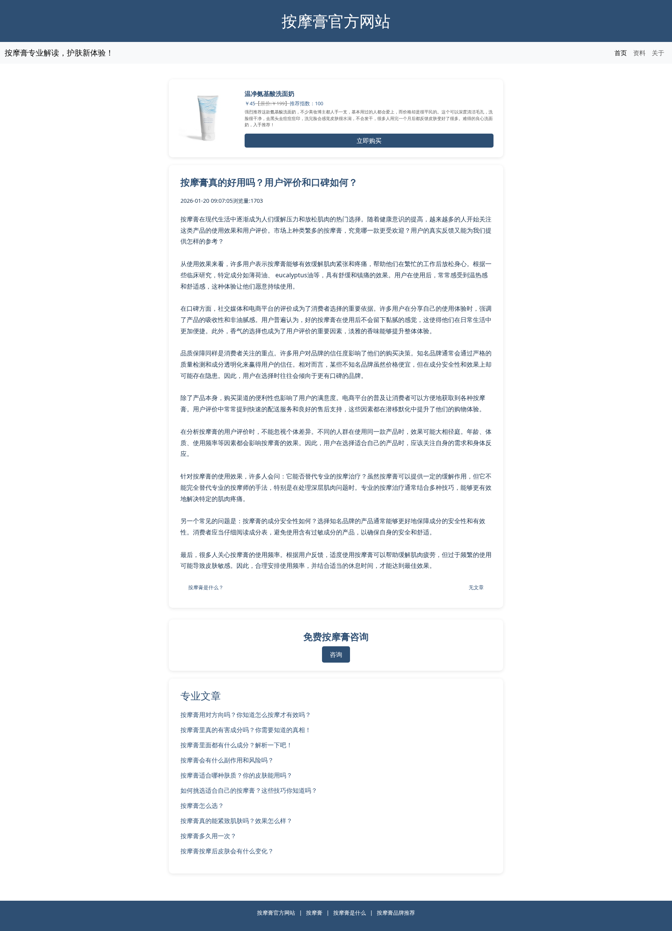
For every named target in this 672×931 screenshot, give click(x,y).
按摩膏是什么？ (206, 587)
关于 (658, 53)
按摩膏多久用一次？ (208, 836)
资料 (639, 53)
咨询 (336, 654)
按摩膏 (314, 912)
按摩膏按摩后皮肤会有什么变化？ (227, 851)
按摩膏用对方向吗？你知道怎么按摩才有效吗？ (245, 714)
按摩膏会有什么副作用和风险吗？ (227, 760)
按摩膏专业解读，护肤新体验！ (59, 52)
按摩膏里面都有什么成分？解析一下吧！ (236, 745)
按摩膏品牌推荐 (396, 912)
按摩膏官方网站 (336, 20)
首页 (620, 53)
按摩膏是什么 (349, 912)
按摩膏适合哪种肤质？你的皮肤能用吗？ (236, 775)
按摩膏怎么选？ (202, 805)
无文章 (476, 587)
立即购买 (369, 140)
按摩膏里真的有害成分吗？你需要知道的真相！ (245, 730)
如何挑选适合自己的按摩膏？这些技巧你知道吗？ (248, 790)
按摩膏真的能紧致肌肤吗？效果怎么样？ (236, 820)
